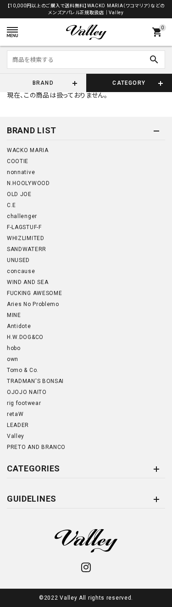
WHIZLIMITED (25, 238)
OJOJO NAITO (27, 392)
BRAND (43, 83)
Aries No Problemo (33, 304)
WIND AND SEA (27, 282)
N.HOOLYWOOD (28, 183)
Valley (15, 436)
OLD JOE (19, 194)
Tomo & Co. (23, 370)
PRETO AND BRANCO (36, 447)
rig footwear (24, 403)
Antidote (19, 326)
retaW (15, 414)
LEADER (18, 425)
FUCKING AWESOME (34, 293)
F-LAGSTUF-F (24, 227)
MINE (14, 315)
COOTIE (17, 161)
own (12, 359)
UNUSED (18, 260)
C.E (11, 205)
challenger (22, 216)
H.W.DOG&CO (25, 337)
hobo (14, 348)
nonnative (21, 172)
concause (21, 271)
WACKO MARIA (28, 150)
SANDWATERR (26, 249)
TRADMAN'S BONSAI (35, 381)
